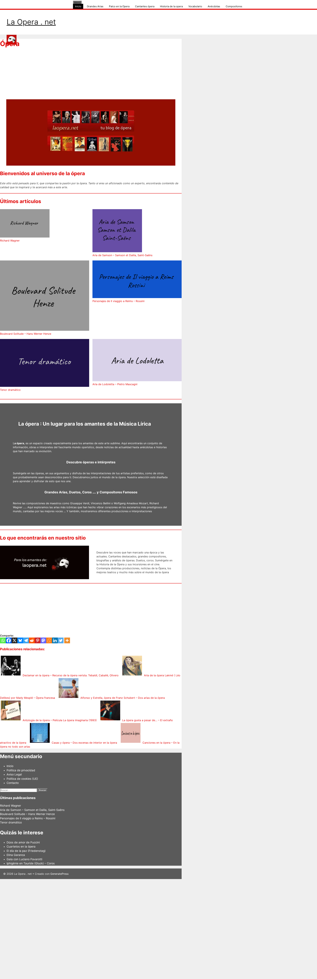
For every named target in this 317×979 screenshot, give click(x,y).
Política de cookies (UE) (22, 778)
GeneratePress (59, 873)
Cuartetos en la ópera (21, 846)
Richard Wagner (10, 240)
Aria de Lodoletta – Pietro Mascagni (114, 384)
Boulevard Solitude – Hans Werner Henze (25, 333)
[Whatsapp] (3, 640)
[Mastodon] (43, 640)
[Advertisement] (91, 76)
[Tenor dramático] (44, 363)
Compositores (234, 6)
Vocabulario (195, 6)
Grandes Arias (95, 6)
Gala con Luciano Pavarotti (24, 859)
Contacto (13, 783)
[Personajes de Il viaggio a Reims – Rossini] (137, 279)
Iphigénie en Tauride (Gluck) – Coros (31, 863)
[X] (14, 640)
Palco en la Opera (119, 6)
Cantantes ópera (144, 6)
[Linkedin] (55, 640)
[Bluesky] (20, 640)
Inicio (78, 6)
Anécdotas (214, 6)
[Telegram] (26, 640)
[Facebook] (9, 640)
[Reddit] (32, 640)
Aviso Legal (14, 774)
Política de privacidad (21, 770)
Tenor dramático (10, 389)
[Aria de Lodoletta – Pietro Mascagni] (137, 360)
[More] (67, 640)
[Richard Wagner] (25, 224)
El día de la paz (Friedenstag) (26, 850)
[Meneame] (49, 640)
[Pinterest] (37, 640)
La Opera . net (31, 21)
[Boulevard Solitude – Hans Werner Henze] (44, 296)
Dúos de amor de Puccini (23, 842)
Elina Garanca (16, 855)
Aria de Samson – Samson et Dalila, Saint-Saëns (122, 255)
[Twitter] (61, 640)
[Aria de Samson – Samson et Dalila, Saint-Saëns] (117, 231)
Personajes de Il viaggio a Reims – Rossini (118, 301)
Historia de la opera (171, 6)
